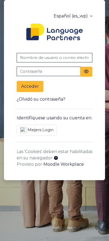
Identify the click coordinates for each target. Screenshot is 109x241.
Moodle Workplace (63, 164)
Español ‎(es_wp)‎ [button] (71, 15)
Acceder (30, 86)
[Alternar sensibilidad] (86, 72)
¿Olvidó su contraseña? (41, 99)
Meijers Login (39, 129)
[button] (55, 158)
